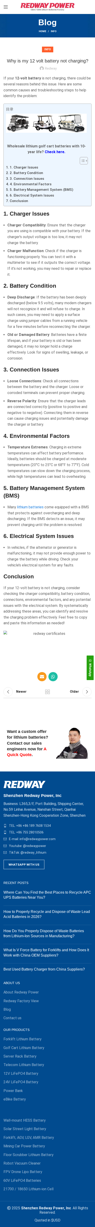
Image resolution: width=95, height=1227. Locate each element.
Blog (7, 1009)
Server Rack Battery (19, 1056)
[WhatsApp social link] (53, 676)
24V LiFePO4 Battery (20, 1082)
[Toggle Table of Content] (81, 161)
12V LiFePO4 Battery (20, 1073)
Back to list (47, 691)
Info (53, 31)
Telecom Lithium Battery (23, 1065)
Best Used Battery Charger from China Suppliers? (44, 969)
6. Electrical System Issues (32, 195)
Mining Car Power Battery (24, 1146)
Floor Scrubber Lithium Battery (28, 1155)
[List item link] (47, 825)
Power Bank (13, 1091)
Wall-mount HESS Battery (24, 1120)
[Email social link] (42, 676)
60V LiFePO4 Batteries (22, 1180)
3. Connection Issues (27, 179)
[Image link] (24, 784)
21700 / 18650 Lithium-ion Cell (28, 1189)
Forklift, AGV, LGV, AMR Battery (28, 1137)
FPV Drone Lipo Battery (22, 1172)
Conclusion (19, 201)
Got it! (77, 8)
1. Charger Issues (24, 167)
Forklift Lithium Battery (22, 1039)
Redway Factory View (21, 1001)
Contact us (12, 1018)
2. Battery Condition (26, 173)
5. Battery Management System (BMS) (41, 190)
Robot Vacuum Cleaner (22, 1163)
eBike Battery (14, 1099)
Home (42, 31)
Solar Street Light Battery (24, 1129)
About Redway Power (21, 992)
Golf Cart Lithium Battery (23, 1048)
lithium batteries (30, 507)
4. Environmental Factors (30, 184)
